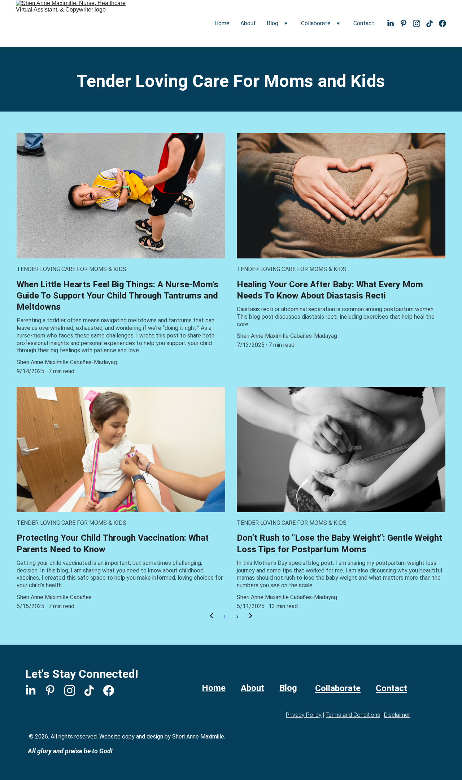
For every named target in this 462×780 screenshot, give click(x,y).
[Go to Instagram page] (419, 23)
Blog (288, 688)
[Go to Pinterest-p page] (406, 23)
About (248, 23)
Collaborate (338, 688)
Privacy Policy (304, 714)
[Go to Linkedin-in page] (393, 23)
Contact (363, 23)
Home (222, 23)
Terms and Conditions (353, 714)
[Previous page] (211, 616)
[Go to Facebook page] (442, 23)
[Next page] (250, 616)
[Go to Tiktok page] (432, 23)
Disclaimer (397, 714)
